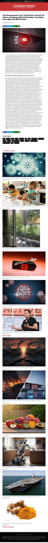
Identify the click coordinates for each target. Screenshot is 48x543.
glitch (4, 138)
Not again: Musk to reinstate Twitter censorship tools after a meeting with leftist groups (17, 332)
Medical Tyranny (41, 138)
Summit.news (12, 127)
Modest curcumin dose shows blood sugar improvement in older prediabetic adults (16, 523)
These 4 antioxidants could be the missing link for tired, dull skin (13, 434)
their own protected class (33, 57)
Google (12, 138)
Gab (15, 26)
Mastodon (5, 26)
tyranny (29, 138)
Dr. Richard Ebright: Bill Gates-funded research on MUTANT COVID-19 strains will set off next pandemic (20, 305)
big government (34, 138)
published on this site (33, 538)
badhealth (22, 140)
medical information (33, 140)
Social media (21, 138)
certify (12, 142)
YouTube (16, 138)
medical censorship (6, 142)
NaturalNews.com (19, 127)
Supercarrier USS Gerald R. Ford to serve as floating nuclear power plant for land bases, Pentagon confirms (20, 496)
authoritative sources (15, 140)
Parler (11, 26)
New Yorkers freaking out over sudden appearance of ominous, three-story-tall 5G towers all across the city (20, 248)
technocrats (27, 140)
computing (9, 140)
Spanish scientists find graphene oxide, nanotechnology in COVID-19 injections (16, 277)
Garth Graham (16, 142)
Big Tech (4, 140)
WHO (26, 138)
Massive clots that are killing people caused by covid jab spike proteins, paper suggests (17, 178)
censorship (8, 138)
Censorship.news (25, 126)
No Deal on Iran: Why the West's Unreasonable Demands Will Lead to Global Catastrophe (17, 367)
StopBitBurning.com (28, 1)
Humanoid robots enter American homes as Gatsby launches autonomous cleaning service (18, 467)
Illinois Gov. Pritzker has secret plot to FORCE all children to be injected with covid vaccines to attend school (21, 206)
